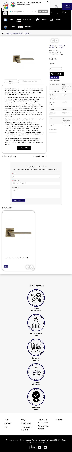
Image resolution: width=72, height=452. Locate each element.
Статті (7, 420)
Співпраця (26, 423)
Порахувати (24, 148)
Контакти (59, 420)
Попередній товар (10, 156)
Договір (7, 427)
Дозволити (43, 11)
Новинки (8, 423)
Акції (23, 420)
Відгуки (12, 83)
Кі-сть (52, 64)
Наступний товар (39, 156)
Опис (11, 81)
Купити (54, 77)
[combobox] (14, 183)
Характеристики (30, 81)
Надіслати (18, 201)
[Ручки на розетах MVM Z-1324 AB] (23, 58)
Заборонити (32, 11)
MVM (55, 50)
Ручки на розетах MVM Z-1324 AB (17, 33)
